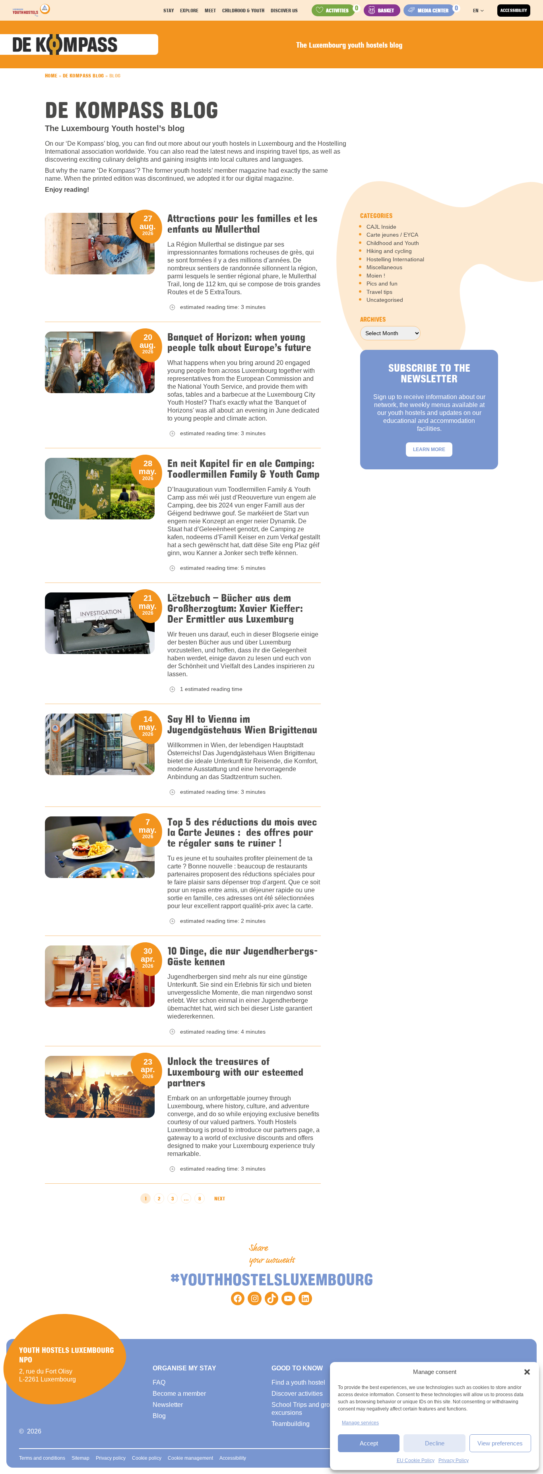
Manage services (360, 1423)
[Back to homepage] (31, 10)
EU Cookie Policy (415, 1460)
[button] (527, 1372)
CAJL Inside (381, 227)
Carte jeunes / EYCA (392, 235)
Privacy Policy (453, 1460)
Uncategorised (385, 300)
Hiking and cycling (389, 251)
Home (51, 75)
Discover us (284, 10)
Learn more (429, 449)
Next (219, 1198)
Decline (434, 1443)
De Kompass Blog (83, 75)
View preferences (500, 1443)
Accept (369, 1443)
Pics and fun (382, 283)
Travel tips (379, 292)
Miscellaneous (384, 267)
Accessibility (513, 10)
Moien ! (376, 275)
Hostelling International (395, 259)
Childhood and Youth (393, 243)
